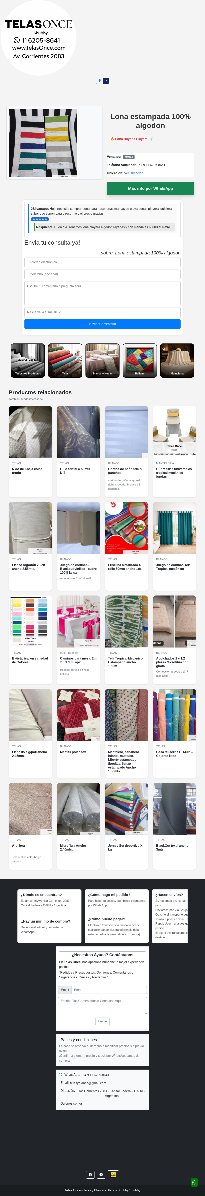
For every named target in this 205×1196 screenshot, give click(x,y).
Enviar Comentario (102, 324)
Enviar (102, 1021)
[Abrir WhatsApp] (194, 1182)
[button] (90, 1175)
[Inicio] (38, 37)
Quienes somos (71, 1103)
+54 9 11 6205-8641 (151, 165)
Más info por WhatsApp (150, 188)
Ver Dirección (133, 173)
